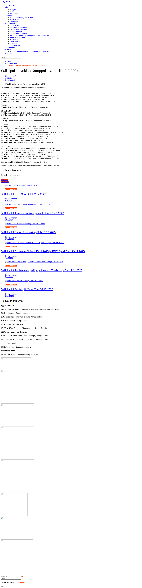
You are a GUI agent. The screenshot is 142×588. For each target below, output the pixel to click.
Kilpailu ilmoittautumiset (19, 27)
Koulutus (8, 53)
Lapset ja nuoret (11, 49)
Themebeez (20, 582)
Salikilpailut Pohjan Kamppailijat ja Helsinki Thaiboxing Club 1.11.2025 (41, 270)
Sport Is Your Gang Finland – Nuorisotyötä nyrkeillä (30, 51)
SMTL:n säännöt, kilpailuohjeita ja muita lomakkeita (30, 35)
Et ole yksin (14, 20)
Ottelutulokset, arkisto (18, 33)
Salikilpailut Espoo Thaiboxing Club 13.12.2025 (28, 232)
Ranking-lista (15, 39)
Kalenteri (13, 43)
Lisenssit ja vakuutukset (19, 29)
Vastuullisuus (10, 16)
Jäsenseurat (14, 14)
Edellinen (4, 180)
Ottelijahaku (14, 25)
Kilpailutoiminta (11, 23)
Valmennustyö (11, 47)
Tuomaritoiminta (16, 41)
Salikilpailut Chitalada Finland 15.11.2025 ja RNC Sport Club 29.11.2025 (43, 251)
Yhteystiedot (15, 10)
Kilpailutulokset (11, 80)
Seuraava (5, 182)
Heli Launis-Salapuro (13, 76)
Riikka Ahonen (11, 199)
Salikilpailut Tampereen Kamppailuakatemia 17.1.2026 (32, 213)
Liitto (7, 8)
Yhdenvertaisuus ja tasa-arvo (21, 18)
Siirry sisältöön (7, 2)
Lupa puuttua (15, 22)
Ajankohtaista (10, 6)
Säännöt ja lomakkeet (13, 45)
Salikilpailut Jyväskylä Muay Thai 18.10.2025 (27, 289)
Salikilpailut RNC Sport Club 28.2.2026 (23, 194)
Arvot (12, 12)
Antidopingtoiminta (17, 31)
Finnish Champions (17, 37)
